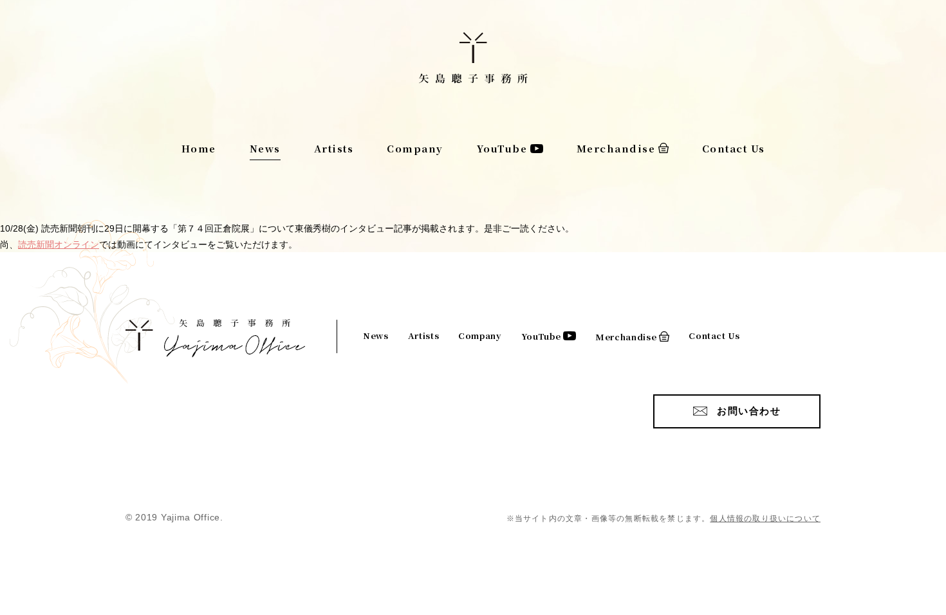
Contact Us (733, 148)
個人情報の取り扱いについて (765, 518)
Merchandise (616, 148)
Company (415, 148)
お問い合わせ (749, 410)
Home (198, 148)
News (265, 148)
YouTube (502, 148)
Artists (334, 148)
